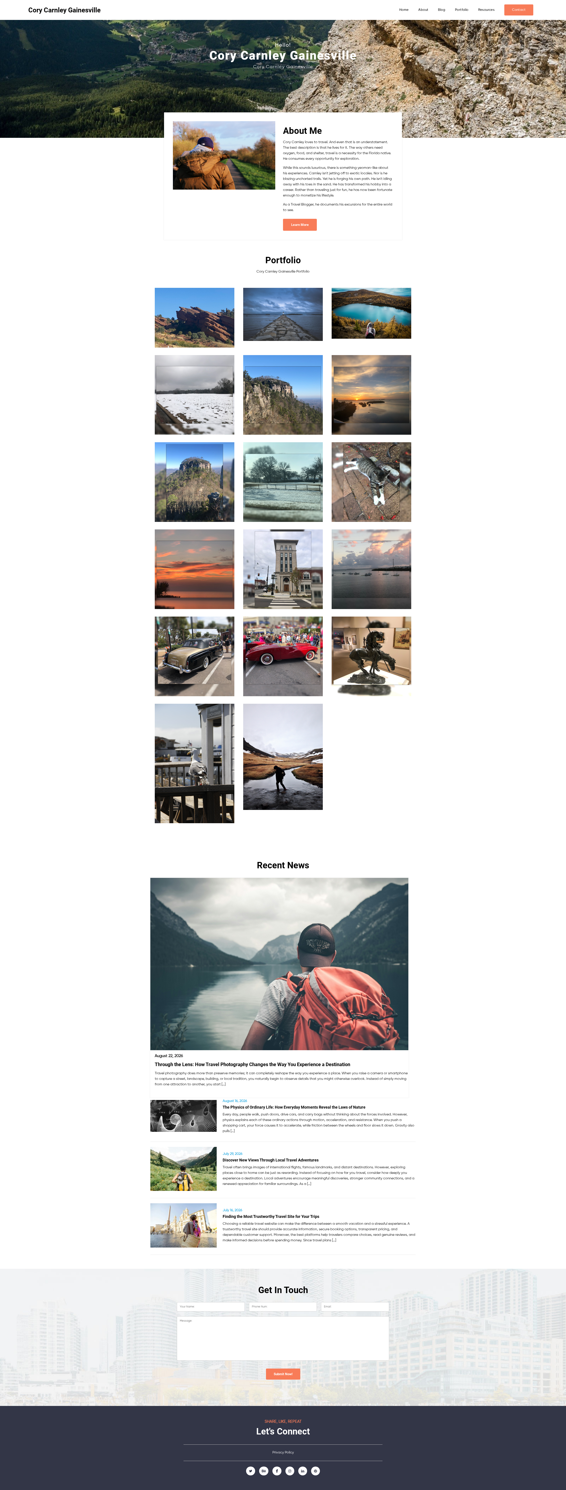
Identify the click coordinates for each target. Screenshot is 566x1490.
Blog (441, 10)
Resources (486, 10)
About (423, 10)
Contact (519, 10)
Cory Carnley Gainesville (64, 10)
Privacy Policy (283, 1452)
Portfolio (461, 10)
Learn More (300, 225)
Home (404, 10)
